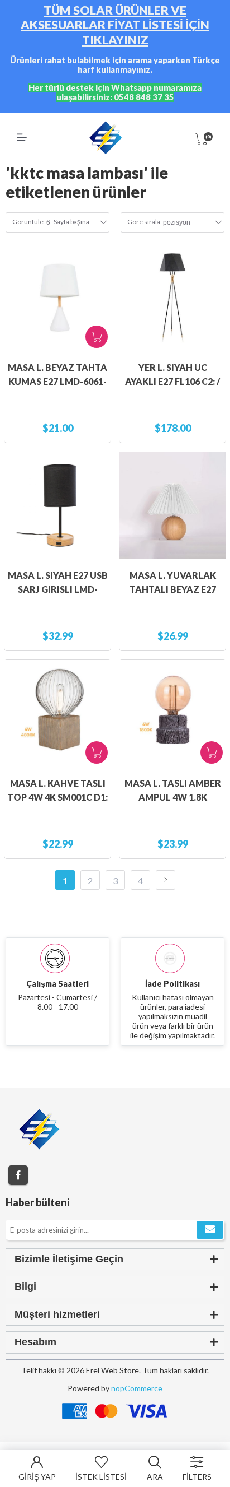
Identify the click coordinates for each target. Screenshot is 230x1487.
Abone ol (210, 1230)
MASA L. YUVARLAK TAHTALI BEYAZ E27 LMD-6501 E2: (173, 589)
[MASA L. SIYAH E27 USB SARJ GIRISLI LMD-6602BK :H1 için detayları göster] (57, 505)
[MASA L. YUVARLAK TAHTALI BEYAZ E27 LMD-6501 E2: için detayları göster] (172, 505)
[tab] (115, 1259)
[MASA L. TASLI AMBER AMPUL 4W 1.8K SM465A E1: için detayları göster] (172, 713)
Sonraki (165, 880)
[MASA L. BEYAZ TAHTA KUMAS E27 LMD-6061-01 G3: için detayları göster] (57, 297)
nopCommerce (136, 1388)
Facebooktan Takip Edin (18, 1175)
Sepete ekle (96, 337)
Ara (155, 1476)
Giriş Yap (37, 1476)
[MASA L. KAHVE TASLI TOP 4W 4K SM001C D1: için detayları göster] (57, 713)
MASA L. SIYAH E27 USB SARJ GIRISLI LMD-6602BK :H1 (58, 589)
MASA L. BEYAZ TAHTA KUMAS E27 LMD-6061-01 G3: (57, 381)
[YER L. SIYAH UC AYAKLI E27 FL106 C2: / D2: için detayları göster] (172, 297)
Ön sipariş (96, 752)
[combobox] (176, 222)
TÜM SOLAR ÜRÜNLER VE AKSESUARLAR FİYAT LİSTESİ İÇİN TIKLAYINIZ (115, 25)
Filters (197, 1476)
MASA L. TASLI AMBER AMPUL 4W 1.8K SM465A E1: (172, 797)
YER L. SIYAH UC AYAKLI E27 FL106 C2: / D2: (172, 381)
